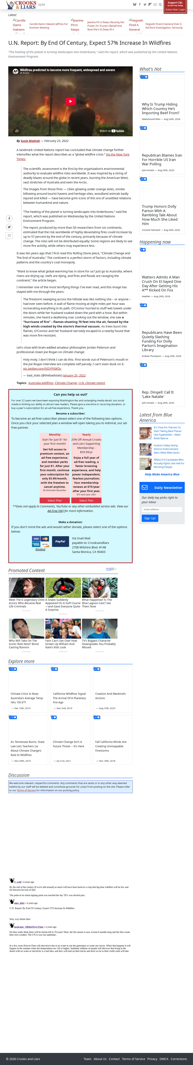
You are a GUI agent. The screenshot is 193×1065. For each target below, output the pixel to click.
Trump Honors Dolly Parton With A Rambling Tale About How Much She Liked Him (160, 215)
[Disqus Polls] (70, 834)
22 (9, 235)
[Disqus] (70, 914)
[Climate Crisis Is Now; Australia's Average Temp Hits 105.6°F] (28, 678)
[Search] (160, 4)
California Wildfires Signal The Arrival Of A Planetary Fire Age (69, 698)
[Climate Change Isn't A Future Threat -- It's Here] (70, 726)
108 (11, 669)
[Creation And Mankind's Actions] (113, 678)
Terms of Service (26, 790)
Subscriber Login (175, 9)
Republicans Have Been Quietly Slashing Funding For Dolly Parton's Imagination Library (162, 341)
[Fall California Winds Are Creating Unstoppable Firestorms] (113, 726)
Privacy (152, 1059)
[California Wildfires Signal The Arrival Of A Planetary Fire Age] (70, 678)
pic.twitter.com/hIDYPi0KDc (42, 369)
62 (95, 669)
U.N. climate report (92, 383)
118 (11, 717)
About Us (100, 1059)
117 (143, 76)
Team (87, 1059)
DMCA (164, 1059)
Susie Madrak (30, 141)
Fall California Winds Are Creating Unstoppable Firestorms (111, 746)
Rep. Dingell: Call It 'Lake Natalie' (158, 394)
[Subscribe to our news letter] (155, 4)
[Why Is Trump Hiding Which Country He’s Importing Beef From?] (162, 87)
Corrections (179, 1059)
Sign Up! (150, 518)
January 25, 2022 (74, 375)
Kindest (40, 549)
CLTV (41, 4)
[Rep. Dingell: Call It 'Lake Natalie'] (162, 375)
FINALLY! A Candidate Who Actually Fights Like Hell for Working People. (169, 463)
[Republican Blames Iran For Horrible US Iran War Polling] (162, 138)
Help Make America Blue (162, 474)
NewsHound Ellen (151, 119)
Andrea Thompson (151, 355)
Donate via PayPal (60, 541)
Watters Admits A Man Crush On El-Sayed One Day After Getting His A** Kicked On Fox (161, 283)
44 (142, 179)
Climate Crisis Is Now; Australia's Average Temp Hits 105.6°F (27, 698)
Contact (114, 1059)
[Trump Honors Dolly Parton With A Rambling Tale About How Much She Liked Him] (162, 189)
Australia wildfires (40, 383)
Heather (146, 296)
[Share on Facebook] (9, 218)
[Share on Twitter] (9, 227)
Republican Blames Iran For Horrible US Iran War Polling (162, 159)
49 (142, 128)
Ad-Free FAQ (55, 511)
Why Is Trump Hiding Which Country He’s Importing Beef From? (160, 108)
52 (95, 717)
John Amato (148, 170)
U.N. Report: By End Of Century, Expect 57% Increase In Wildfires (89, 42)
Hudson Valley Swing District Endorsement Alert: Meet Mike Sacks (167, 449)
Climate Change (66, 383)
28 (142, 364)
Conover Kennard (151, 229)
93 (53, 669)
